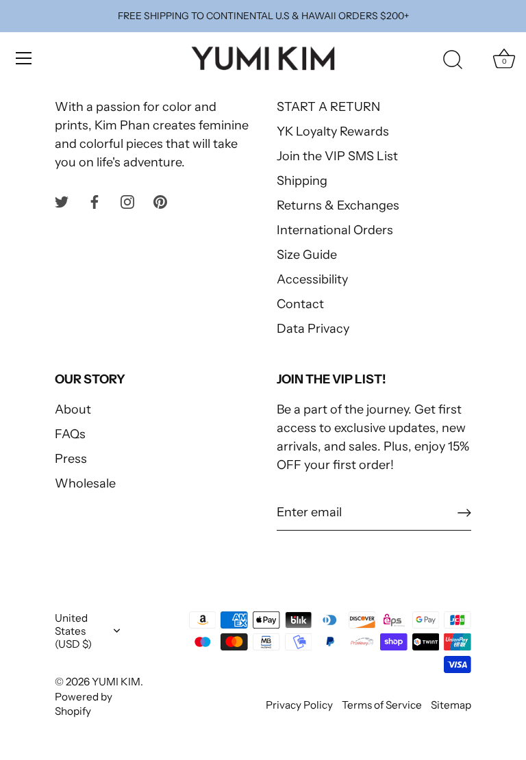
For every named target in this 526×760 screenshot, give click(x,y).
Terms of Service (382, 704)
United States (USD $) (73, 630)
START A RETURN (328, 106)
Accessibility (312, 279)
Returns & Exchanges (338, 205)
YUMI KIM (116, 681)
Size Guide (307, 254)
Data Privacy (313, 328)
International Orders (335, 230)
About (73, 409)
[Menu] (24, 58)
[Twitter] (61, 201)
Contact (300, 304)
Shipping (302, 180)
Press (71, 458)
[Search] (453, 60)
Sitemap (451, 704)
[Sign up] (464, 513)
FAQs (70, 434)
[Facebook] (94, 201)
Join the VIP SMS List (337, 156)
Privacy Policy (299, 704)
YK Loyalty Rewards (333, 131)
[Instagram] (127, 201)
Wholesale (85, 483)
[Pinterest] (160, 201)
